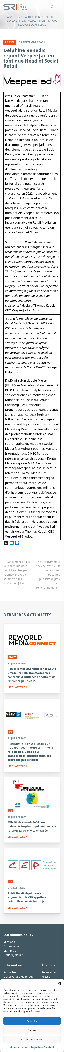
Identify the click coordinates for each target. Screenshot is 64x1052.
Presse (45, 976)
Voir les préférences (32, 1039)
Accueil (12, 17)
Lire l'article (16, 687)
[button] (59, 983)
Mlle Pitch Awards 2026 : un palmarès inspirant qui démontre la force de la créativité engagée (32, 826)
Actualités (26, 17)
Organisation (11, 946)
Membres (9, 951)
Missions (9, 942)
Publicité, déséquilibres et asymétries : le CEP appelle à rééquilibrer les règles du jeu (27, 897)
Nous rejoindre (13, 955)
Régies (39, 17)
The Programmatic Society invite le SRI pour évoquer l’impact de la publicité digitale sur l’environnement (48, 575)
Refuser (32, 1030)
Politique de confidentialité (41, 1047)
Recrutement (49, 972)
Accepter (32, 1021)
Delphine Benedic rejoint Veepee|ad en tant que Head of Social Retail (30, 58)
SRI (10, 732)
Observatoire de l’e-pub (18, 976)
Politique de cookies (17, 1047)
